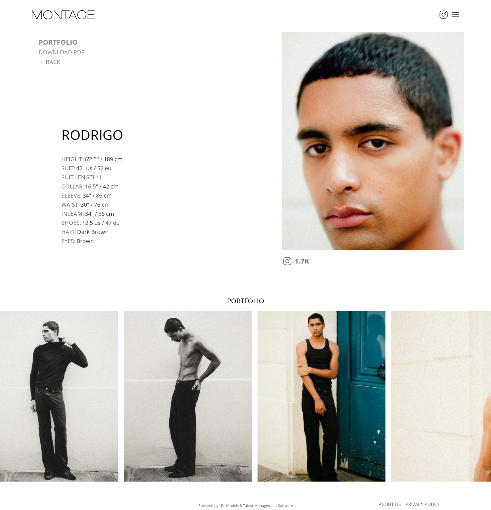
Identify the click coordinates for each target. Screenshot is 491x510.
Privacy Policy (422, 504)
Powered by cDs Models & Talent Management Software (245, 505)
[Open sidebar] (455, 14)
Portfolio (58, 42)
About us (390, 504)
